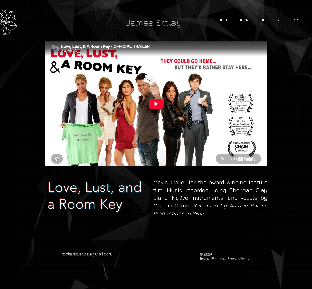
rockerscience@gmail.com (86, 253)
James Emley (154, 21)
